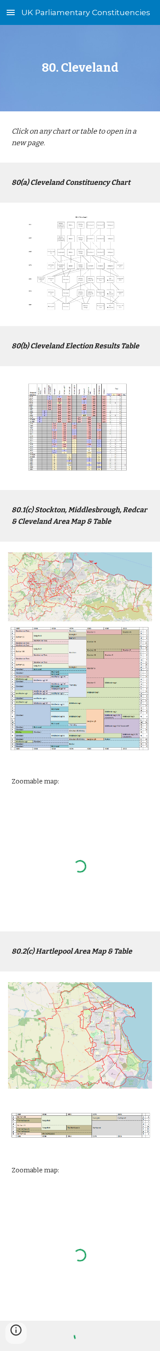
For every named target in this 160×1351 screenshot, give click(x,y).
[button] (10, 12)
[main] (80, 68)
